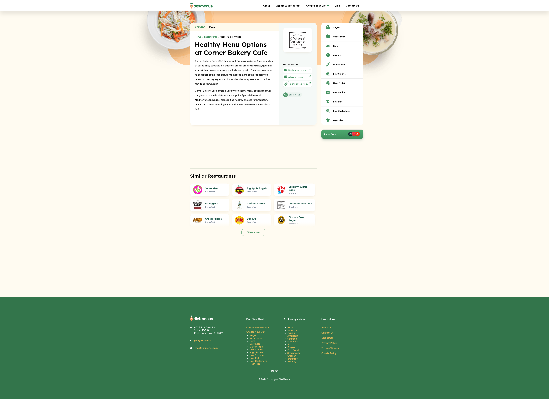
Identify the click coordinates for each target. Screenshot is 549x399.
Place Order (330, 134)
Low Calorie (256, 349)
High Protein (256, 352)
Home (198, 37)
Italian (291, 333)
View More (253, 232)
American (292, 335)
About (266, 5)
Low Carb (255, 343)
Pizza (290, 344)
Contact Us (352, 5)
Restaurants (210, 37)
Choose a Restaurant (258, 327)
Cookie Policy (328, 353)
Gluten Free (256, 346)
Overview (200, 27)
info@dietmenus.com (206, 348)
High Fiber (255, 363)
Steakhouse (294, 353)
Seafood (292, 338)
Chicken (291, 355)
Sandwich (292, 341)
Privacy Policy (329, 343)
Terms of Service (330, 348)
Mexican (292, 330)
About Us (326, 327)
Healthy (291, 361)
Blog (337, 5)
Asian (290, 327)
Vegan (253, 335)
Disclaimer (327, 337)
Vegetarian (256, 338)
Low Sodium (256, 355)
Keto (252, 341)
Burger (291, 347)
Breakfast (292, 358)
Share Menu (294, 95)
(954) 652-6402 (202, 340)
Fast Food (293, 350)
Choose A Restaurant (288, 5)
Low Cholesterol (258, 361)
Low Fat (254, 358)
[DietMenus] (201, 6)
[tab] (200, 27)
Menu (212, 27)
